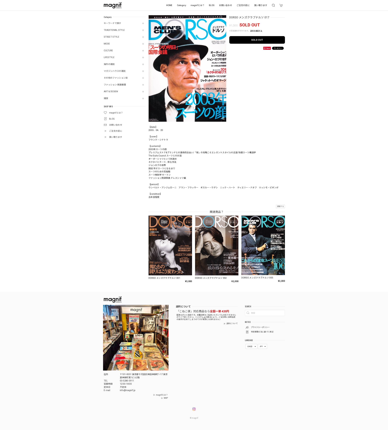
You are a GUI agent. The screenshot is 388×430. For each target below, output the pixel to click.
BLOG (211, 5)
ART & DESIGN (111, 91)
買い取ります (260, 5)
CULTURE (108, 50)
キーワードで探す (112, 23)
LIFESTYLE (109, 57)
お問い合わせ (225, 5)
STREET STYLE (111, 37)
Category (181, 5)
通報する (280, 206)
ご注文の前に (243, 5)
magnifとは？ (197, 5)
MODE (107, 43)
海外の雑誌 (109, 64)
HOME (169, 5)
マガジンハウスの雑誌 (114, 71)
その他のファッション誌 (116, 78)
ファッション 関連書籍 (115, 84)
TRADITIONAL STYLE (114, 30)
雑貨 (106, 98)
